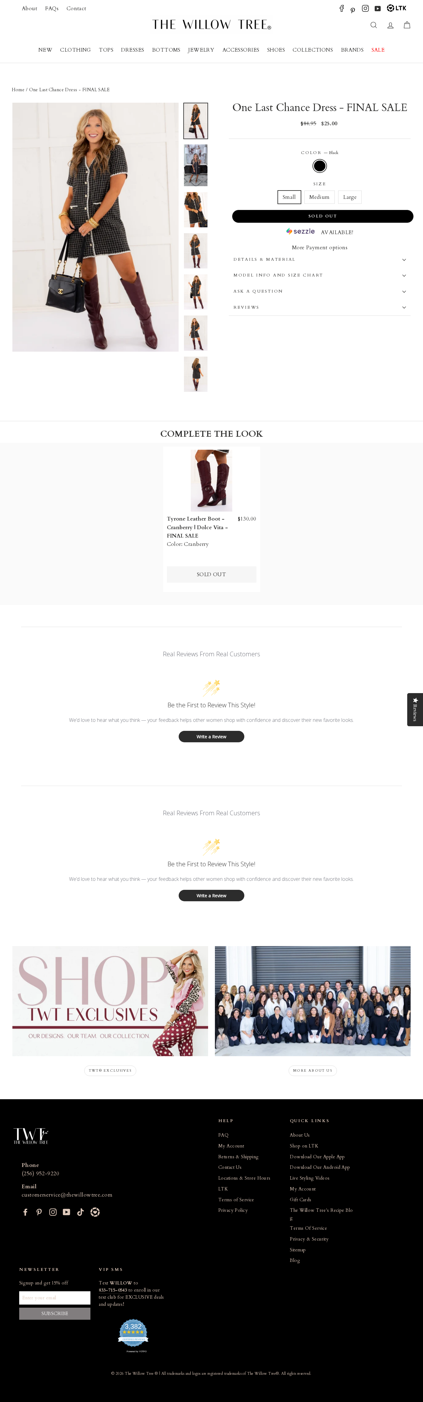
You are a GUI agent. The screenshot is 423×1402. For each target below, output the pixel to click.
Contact (76, 8)
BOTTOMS (166, 50)
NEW (45, 50)
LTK (223, 1189)
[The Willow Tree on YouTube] (378, 10)
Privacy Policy (233, 1210)
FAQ (223, 1135)
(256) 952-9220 (40, 1173)
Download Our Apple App (317, 1157)
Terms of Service (236, 1200)
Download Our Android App (320, 1167)
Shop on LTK (304, 1146)
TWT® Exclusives (110, 1070)
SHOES (276, 50)
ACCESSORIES (240, 50)
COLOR (319, 153)
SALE (378, 50)
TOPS (106, 50)
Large (350, 197)
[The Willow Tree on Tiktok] (80, 1211)
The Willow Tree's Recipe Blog (321, 1213)
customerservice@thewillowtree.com (67, 1194)
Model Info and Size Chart (278, 275)
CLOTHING (75, 50)
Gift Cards (300, 1200)
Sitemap (298, 1250)
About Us (300, 1135)
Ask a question (258, 291)
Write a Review (211, 737)
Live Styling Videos (309, 1178)
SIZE (319, 184)
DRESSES (132, 50)
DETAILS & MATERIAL (264, 259)
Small (289, 197)
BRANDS (352, 50)
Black (319, 166)
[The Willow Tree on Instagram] (365, 10)
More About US (312, 1070)
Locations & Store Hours (244, 1178)
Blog (295, 1260)
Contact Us (230, 1167)
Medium (319, 197)
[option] (95, 227)
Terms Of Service (308, 1228)
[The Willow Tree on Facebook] (342, 10)
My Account (231, 1146)
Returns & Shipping (238, 1157)
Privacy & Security (309, 1239)
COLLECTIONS (313, 50)
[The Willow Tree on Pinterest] (353, 10)
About (29, 8)
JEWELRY (201, 50)
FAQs (52, 8)
